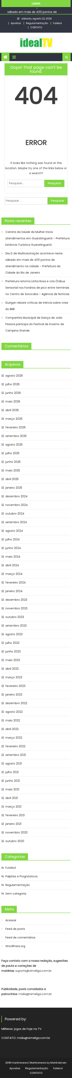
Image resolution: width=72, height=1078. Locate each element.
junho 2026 (13, 393)
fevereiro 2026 (15, 427)
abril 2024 (12, 565)
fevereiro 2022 (15, 746)
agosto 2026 (14, 376)
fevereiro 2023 (15, 686)
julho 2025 (12, 453)
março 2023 (13, 677)
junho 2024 (13, 548)
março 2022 (13, 738)
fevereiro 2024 (15, 582)
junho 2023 (13, 651)
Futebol (57, 23)
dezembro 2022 (16, 703)
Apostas (16, 23)
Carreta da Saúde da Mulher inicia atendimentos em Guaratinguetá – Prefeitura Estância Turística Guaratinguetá (37, 238)
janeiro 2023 (13, 695)
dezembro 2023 (16, 600)
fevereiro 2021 (15, 815)
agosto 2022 (14, 712)
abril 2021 (11, 798)
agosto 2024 (14, 531)
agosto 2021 (13, 763)
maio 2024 (12, 557)
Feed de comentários (20, 937)
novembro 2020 (16, 832)
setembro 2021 (15, 755)
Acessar (10, 920)
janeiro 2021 (13, 824)
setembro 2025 (16, 436)
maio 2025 (12, 470)
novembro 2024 (16, 505)
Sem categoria (15, 894)
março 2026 (13, 419)
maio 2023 (12, 660)
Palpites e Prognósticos (21, 876)
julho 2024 (12, 539)
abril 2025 (12, 479)
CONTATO (36, 27)
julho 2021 (12, 772)
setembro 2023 (16, 626)
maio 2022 (12, 720)
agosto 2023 (14, 634)
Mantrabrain (58, 1063)
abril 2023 (12, 669)
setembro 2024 (16, 522)
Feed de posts (15, 929)
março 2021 (13, 807)
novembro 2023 (16, 608)
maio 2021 (12, 789)
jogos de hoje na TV (27, 1029)
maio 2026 (12, 401)
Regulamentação (37, 23)
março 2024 (14, 574)
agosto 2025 (14, 445)
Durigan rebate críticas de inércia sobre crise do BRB (36, 306)
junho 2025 (13, 462)
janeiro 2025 (13, 488)
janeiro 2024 (14, 591)
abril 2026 (12, 410)
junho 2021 (12, 781)
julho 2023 (12, 643)
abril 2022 (12, 729)
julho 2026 (12, 384)
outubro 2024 (14, 514)
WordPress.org (15, 946)
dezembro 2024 (16, 496)
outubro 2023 (14, 617)
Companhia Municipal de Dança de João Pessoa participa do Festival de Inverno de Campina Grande (34, 324)
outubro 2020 (14, 841)
